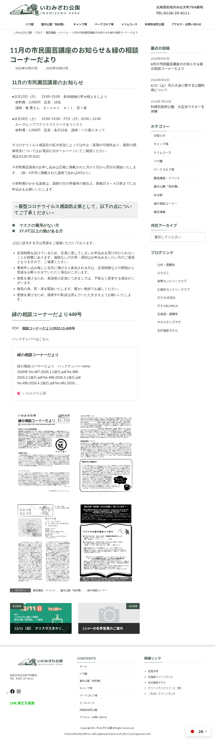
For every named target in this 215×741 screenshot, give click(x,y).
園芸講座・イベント (44, 590)
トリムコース (162, 152)
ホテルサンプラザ (169, 322)
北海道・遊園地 (167, 314)
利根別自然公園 (88, 709)
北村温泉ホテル (167, 330)
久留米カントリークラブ (173, 289)
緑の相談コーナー (97, 590)
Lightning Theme (106, 733)
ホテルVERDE (166, 297)
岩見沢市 (153, 671)
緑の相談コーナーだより (38, 355)
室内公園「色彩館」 (71, 590)
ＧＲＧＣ (163, 273)
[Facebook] (12, 693)
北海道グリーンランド (160, 676)
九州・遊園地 (166, 264)
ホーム (83, 666)
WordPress (84, 733)
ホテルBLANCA (167, 305)
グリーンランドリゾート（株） (165, 688)
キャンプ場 (161, 144)
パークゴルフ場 (164, 169)
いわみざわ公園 (34, 393)
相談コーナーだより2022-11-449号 (48, 328)
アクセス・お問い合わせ (93, 717)
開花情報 (159, 212)
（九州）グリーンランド (162, 693)
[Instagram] (18, 693)
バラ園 (158, 161)
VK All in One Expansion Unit (135, 733)
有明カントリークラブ (172, 281)
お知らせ (159, 135)
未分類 (158, 195)
